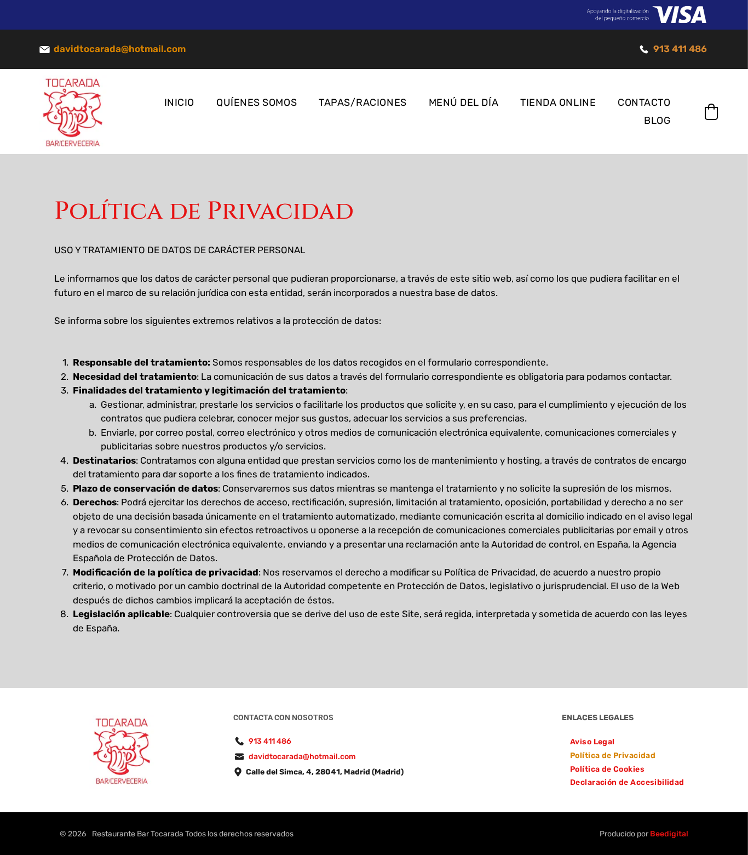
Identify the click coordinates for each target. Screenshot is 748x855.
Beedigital (669, 834)
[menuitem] (179, 103)
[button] (711, 111)
